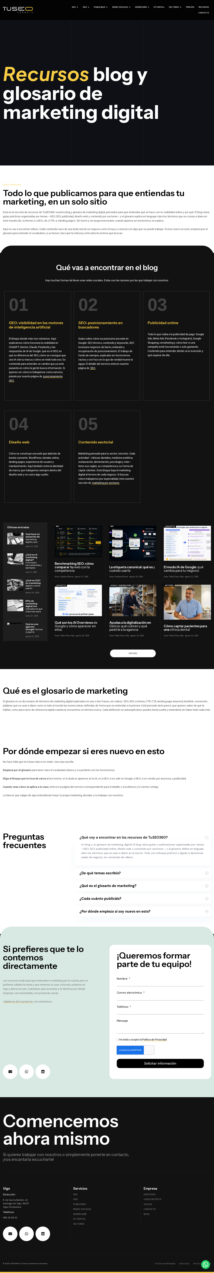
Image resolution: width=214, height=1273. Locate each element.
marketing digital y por (32, 538)
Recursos (204, 7)
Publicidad (99, 7)
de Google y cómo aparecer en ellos (76, 626)
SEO (74, 7)
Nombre (122, 978)
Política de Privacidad (154, 1039)
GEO (85, 7)
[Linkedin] (43, 1071)
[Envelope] (10, 1071)
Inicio (6, 184)
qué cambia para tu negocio (183, 568)
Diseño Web (141, 7)
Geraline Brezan (67, 577)
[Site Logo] (30, 10)
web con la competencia (74, 567)
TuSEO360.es (15, 1263)
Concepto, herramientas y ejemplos (33, 561)
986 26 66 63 (10, 1217)
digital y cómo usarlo (33, 584)
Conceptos (170, 526)
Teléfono (123, 1007)
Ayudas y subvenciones (120, 585)
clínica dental (185, 627)
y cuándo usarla (132, 568)
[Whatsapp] (26, 1071)
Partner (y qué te (34, 628)
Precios (190, 7)
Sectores (174, 7)
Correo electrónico (130, 992)
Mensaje (122, 1021)
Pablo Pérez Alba (176, 577)
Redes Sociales (120, 7)
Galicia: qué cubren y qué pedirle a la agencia (130, 626)
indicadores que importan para (34, 606)
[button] (205, 1264)
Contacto (203, 12)
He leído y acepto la (143, 1039)
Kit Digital (159, 7)
